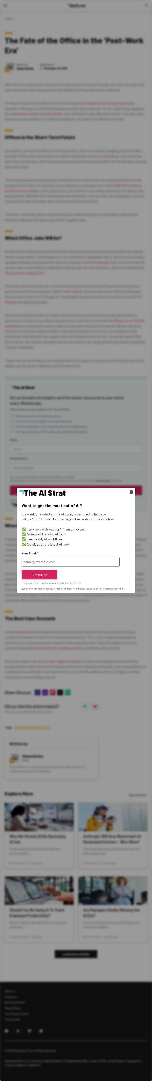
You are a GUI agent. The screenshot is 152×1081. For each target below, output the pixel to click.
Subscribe (39, 574)
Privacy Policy (85, 588)
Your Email (30, 553)
